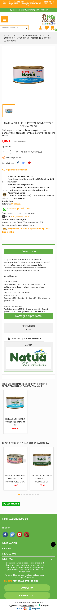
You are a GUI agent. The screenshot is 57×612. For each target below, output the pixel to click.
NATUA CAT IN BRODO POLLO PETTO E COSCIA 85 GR (42, 478)
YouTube (20, 535)
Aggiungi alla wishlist (14, 169)
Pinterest (27, 535)
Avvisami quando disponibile (24, 338)
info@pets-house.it (20, 216)
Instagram (34, 535)
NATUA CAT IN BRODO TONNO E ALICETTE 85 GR (15, 422)
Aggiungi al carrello (29, 151)
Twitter (13, 535)
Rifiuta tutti (27, 595)
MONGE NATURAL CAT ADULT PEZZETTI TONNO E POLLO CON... (15, 478)
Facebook (5, 535)
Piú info (8, 581)
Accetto (27, 587)
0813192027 (16, 204)
